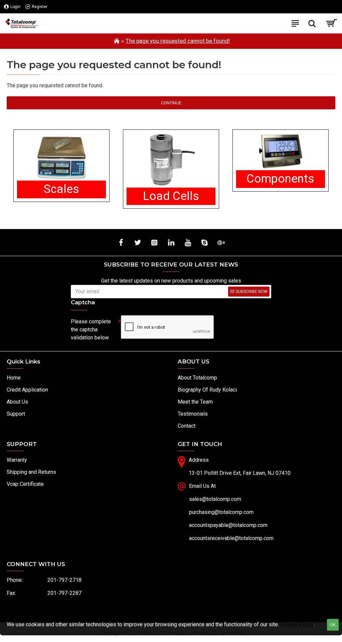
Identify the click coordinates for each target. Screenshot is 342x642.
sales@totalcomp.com (215, 499)
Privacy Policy (297, 624)
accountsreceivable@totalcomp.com (231, 538)
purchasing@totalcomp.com (221, 512)
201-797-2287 (64, 593)
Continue (171, 102)
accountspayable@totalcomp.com (228, 525)
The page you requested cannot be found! (178, 40)
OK (333, 624)
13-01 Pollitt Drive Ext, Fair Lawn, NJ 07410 (240, 473)
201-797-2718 (64, 580)
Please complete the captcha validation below (91, 329)
